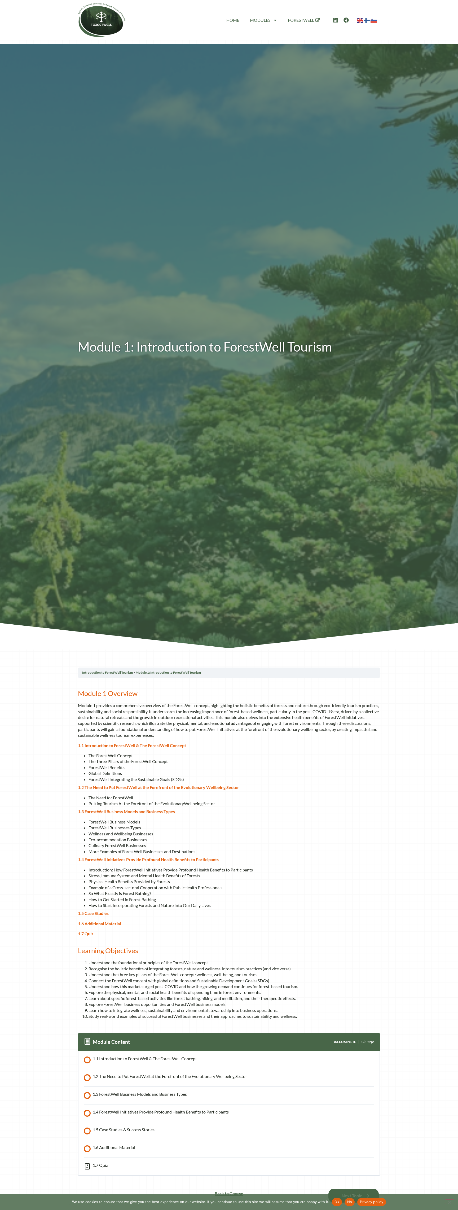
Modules (260, 20)
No (349, 1202)
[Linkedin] (335, 20)
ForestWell (301, 20)
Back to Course (229, 1193)
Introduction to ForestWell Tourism (107, 672)
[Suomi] (367, 19)
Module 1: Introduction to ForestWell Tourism (168, 672)
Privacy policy (371, 1202)
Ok (336, 1202)
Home (232, 20)
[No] (449, 1201)
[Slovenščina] (374, 19)
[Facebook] (346, 20)
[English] (360, 19)
